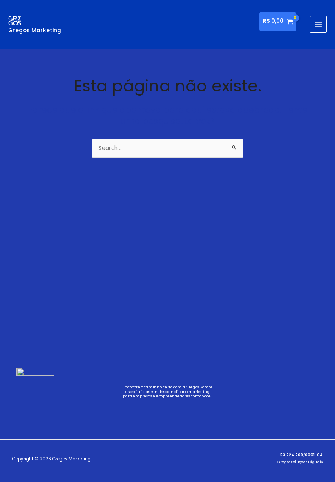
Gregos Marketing (34, 30)
